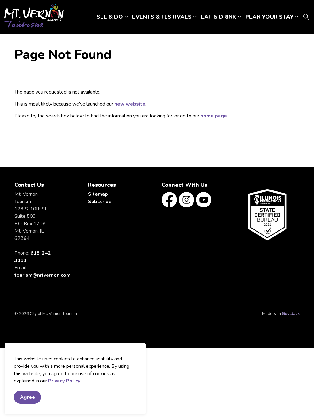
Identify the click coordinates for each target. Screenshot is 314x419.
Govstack (291, 314)
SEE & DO (110, 17)
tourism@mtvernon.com (42, 275)
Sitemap (98, 194)
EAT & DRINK (218, 17)
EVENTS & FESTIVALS (162, 17)
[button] (267, 215)
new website (129, 104)
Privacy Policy (64, 381)
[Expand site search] (306, 17)
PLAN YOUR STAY (269, 17)
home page (214, 116)
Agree (27, 397)
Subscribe (100, 201)
